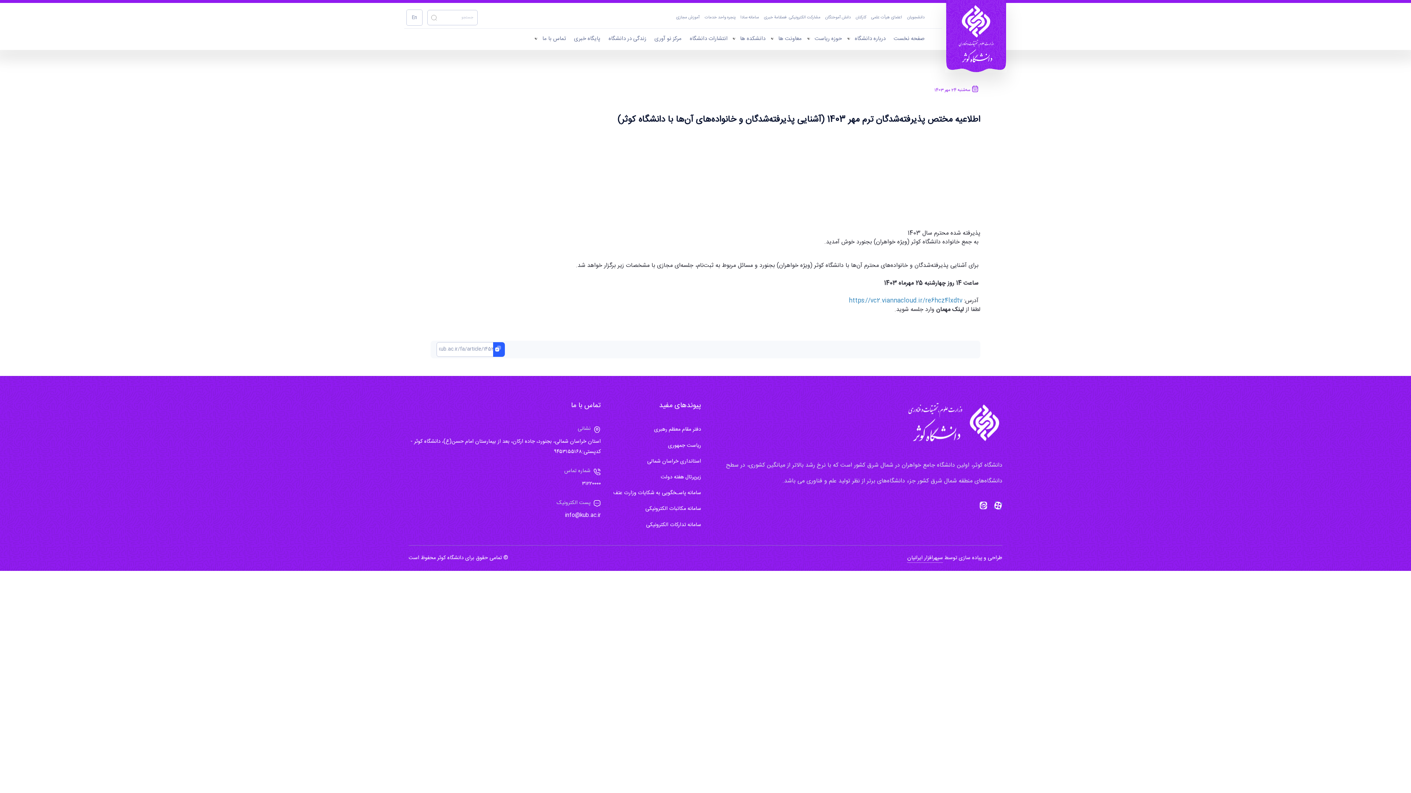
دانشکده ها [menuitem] (752, 38)
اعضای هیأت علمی (886, 18)
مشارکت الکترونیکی (805, 18)
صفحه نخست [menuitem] (909, 38)
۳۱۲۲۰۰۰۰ (591, 483)
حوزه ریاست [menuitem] (828, 38)
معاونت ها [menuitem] (790, 38)
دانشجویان (915, 18)
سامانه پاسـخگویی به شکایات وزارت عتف (657, 493)
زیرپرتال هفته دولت (681, 477)
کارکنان (861, 18)
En (414, 18)
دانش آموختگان (838, 18)
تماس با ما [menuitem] (554, 38)
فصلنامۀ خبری (775, 18)
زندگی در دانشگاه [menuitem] (627, 38)
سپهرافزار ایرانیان (925, 558)
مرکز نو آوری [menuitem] (668, 38)
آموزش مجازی (688, 18)
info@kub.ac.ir (583, 515)
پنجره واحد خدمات (720, 18)
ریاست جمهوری (684, 445)
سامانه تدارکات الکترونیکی (673, 525)
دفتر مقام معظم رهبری (677, 429)
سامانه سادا (749, 18)
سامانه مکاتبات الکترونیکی (673, 508)
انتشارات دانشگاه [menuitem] (709, 38)
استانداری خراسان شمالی (674, 461)
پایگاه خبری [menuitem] (587, 38)
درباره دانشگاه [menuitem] (870, 38)
